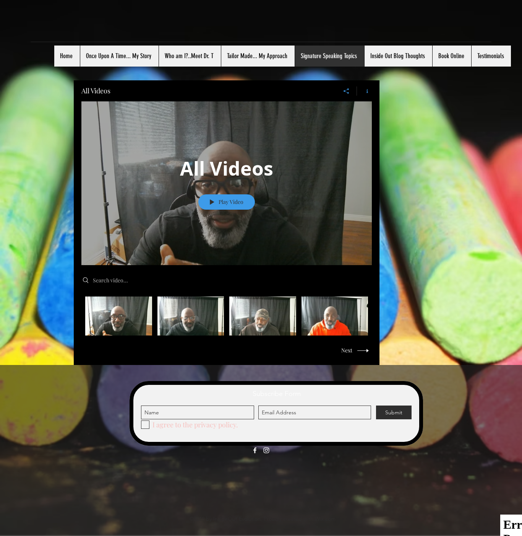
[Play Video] (119, 316)
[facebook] (255, 450)
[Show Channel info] (364, 91)
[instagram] (266, 450)
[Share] (346, 91)
